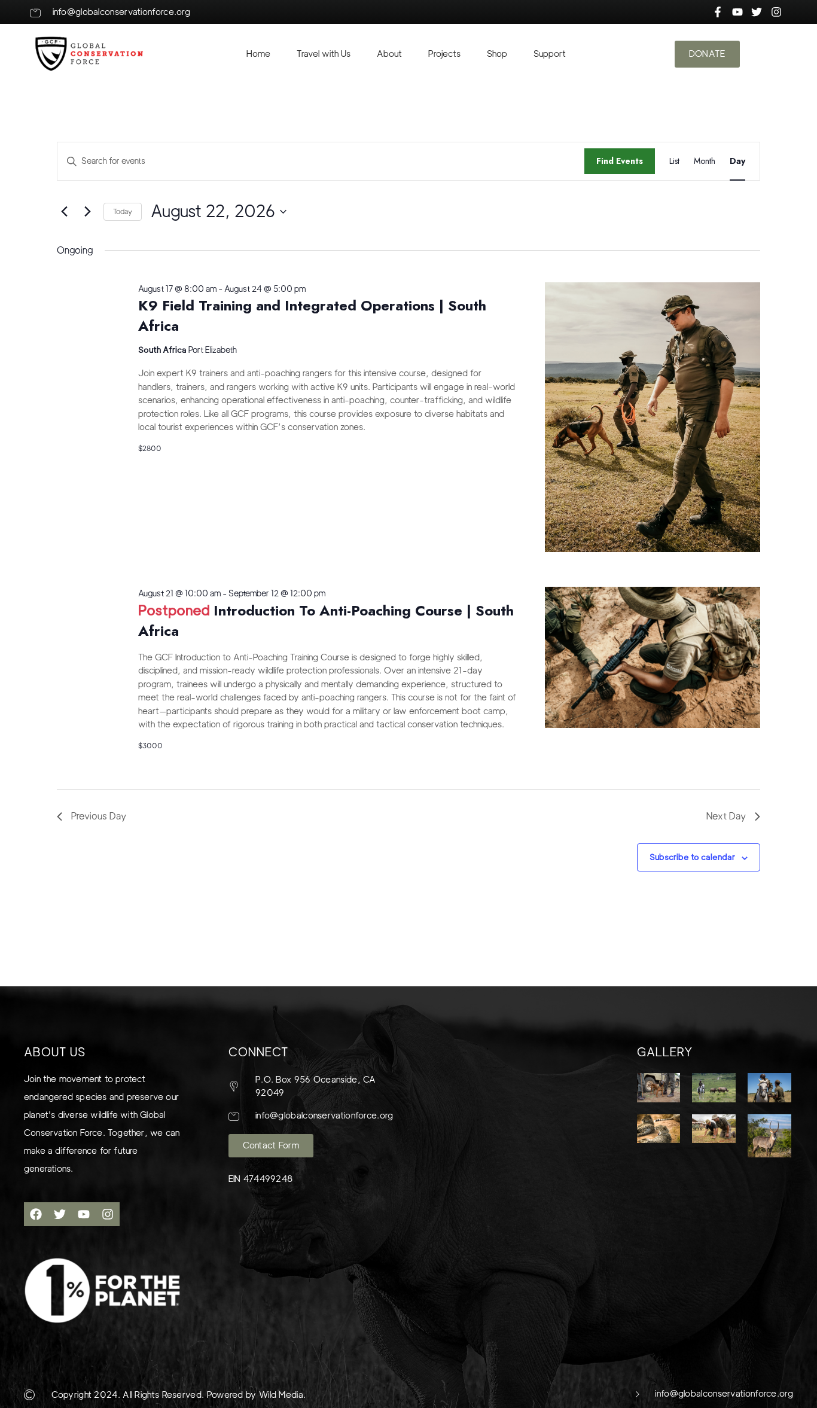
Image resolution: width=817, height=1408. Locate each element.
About (389, 53)
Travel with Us (323, 53)
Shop (497, 53)
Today (122, 211)
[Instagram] (108, 1214)
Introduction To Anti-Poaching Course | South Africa (326, 620)
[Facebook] (36, 1214)
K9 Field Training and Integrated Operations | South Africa (312, 315)
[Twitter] (60, 1214)
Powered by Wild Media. (255, 1394)
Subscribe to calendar (692, 857)
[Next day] (87, 212)
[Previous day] (64, 212)
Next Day (726, 816)
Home (258, 53)
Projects (444, 53)
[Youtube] (84, 1214)
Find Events (619, 161)
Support (550, 53)
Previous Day (98, 816)
